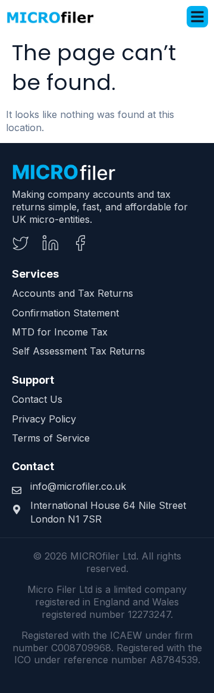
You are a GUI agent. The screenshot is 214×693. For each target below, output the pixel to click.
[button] (197, 16)
